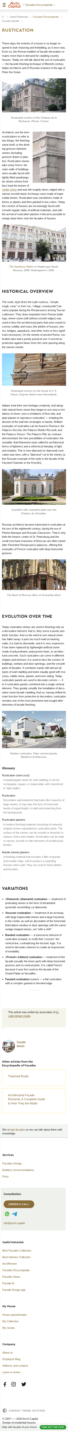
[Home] (3, 16)
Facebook (5, 1384)
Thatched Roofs (18, 1076)
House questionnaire (14, 1314)
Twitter (23, 1384)
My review (8, 1327)
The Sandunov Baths (21, 266)
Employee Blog (11, 1359)
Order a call (19, 1204)
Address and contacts (15, 1365)
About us (7, 1352)
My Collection (10, 1321)
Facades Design (12, 1163)
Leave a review (11, 1372)
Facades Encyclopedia (39, 4)
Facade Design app (13, 1289)
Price (5, 1176)
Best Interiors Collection (16, 1257)
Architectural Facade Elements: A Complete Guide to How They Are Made (26, 1099)
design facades (16, 1129)
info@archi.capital (14, 1223)
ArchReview (9, 1263)
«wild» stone (9, 189)
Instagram (13, 1384)
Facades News (11, 1276)
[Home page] (14, 5)
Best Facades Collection (16, 1250)
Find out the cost (53, 1427)
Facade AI (8, 1283)
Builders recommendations (18, 1169)
